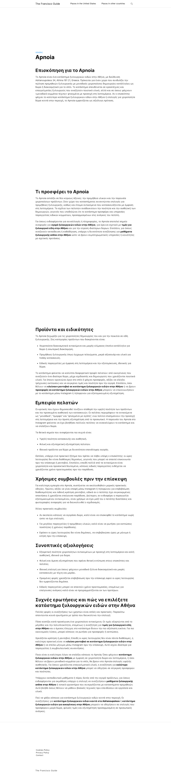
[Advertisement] (85, 27)
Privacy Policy (42, 753)
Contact (39, 755)
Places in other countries (113, 3)
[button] (132, 3)
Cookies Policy (43, 750)
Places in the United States (83, 3)
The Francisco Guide (47, 3)
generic (39, 52)
